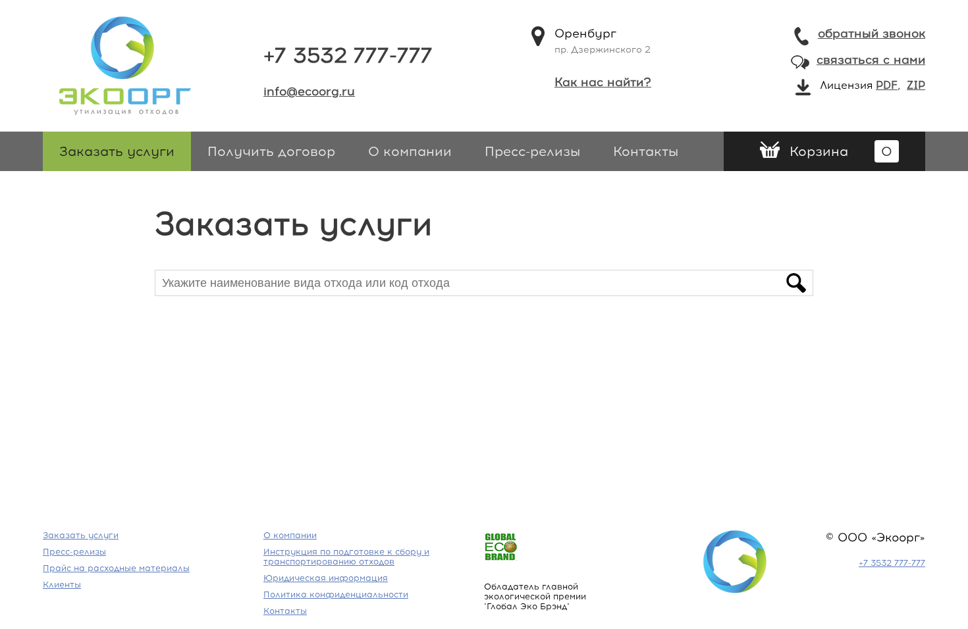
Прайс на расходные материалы (116, 568)
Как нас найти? (602, 82)
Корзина (841, 151)
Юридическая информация (325, 578)
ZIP (916, 85)
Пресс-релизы (532, 151)
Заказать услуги (117, 151)
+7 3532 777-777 (348, 55)
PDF (887, 85)
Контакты (645, 151)
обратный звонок (871, 33)
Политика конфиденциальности (335, 594)
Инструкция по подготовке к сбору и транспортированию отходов (346, 556)
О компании (410, 151)
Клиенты (62, 585)
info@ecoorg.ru (309, 91)
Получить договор (271, 151)
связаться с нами (871, 60)
